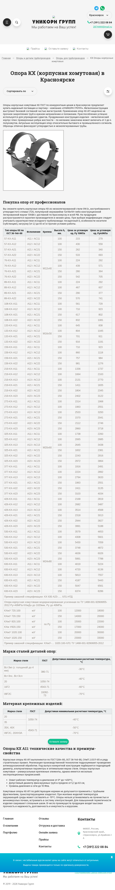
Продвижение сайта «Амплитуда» (93, 872)
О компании (10, 825)
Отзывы (44, 818)
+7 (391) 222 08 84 (101, 22)
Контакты (45, 846)
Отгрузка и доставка (52, 825)
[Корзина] (108, 35)
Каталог (7, 22)
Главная (8, 818)
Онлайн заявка (48, 832)
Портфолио (10, 832)
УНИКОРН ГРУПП (53, 22)
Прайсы (44, 839)
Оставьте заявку (58, 741)
